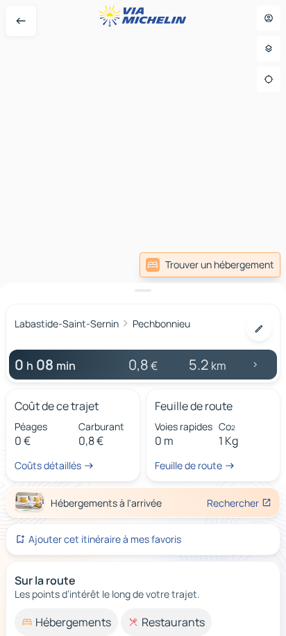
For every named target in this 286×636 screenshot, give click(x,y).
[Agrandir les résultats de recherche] (143, 290)
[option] (66, 622)
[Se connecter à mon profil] (268, 18)
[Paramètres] (268, 48)
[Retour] (21, 21)
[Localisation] (268, 79)
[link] (210, 264)
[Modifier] (258, 328)
